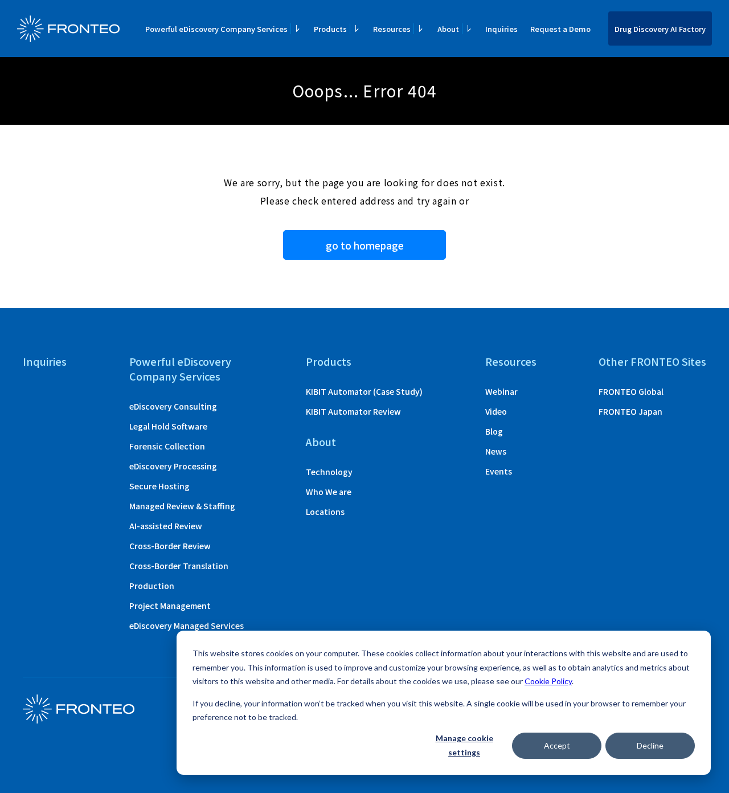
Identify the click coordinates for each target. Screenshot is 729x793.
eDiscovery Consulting (173, 406)
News (495, 451)
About (321, 441)
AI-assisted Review (165, 526)
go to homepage (365, 245)
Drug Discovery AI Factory (660, 28)
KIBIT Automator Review (353, 411)
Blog (494, 431)
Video (496, 411)
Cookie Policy (548, 681)
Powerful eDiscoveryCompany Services (180, 368)
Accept (557, 745)
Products (328, 361)
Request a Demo (560, 28)
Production (151, 585)
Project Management (170, 605)
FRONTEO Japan (630, 411)
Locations (325, 511)
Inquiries (501, 28)
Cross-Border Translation (178, 565)
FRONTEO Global (631, 391)
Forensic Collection (167, 446)
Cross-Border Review (170, 545)
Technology (329, 471)
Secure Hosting (159, 486)
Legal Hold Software (168, 426)
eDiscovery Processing (173, 466)
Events (498, 471)
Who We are (328, 491)
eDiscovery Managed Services (186, 625)
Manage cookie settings (464, 745)
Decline (650, 745)
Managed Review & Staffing (182, 506)
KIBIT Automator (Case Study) (364, 391)
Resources (510, 361)
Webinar (501, 391)
